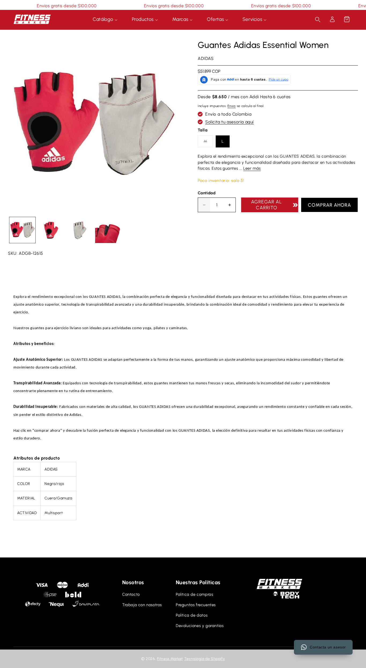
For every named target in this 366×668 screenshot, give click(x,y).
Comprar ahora (329, 205)
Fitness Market (170, 658)
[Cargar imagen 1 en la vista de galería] (22, 230)
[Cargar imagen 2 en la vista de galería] (51, 230)
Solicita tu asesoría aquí (229, 121)
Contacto (131, 594)
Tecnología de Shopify (204, 658)
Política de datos (191, 615)
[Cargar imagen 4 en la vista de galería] (108, 230)
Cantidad (206, 193)
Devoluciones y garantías (199, 625)
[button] (347, 19)
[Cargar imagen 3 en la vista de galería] (79, 230)
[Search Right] (318, 19)
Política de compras (194, 594)
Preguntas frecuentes (196, 604)
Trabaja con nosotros (142, 604)
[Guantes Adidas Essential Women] (93, 125)
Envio (231, 106)
